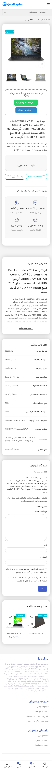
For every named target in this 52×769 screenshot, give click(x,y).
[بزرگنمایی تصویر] (41, 64)
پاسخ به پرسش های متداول (37, 716)
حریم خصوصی (42, 706)
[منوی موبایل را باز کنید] (48, 4)
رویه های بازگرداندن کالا (38, 721)
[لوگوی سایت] (13, 4)
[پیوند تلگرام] (18, 192)
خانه (48, 19)
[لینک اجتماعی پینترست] (25, 192)
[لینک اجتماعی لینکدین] (22, 192)
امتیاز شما (41, 507)
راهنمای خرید (43, 735)
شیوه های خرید (42, 740)
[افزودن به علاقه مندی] (31, 616)
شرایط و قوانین (42, 711)
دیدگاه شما (41, 511)
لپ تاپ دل (29, 19)
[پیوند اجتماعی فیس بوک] (33, 192)
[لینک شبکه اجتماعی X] (29, 192)
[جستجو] (5, 12)
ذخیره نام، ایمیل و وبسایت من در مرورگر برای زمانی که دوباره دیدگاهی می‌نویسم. (26, 571)
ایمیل (43, 557)
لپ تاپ (40, 19)
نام (44, 545)
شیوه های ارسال (41, 745)
